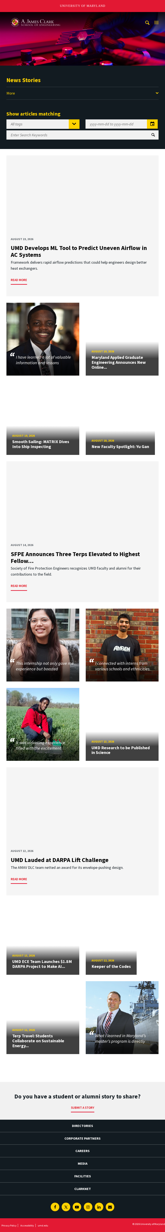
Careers (82, 1151)
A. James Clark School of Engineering (35, 16)
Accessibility (27, 1225)
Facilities (82, 1176)
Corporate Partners (82, 1138)
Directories (82, 1126)
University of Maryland (82, 6)
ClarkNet (82, 1189)
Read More (19, 280)
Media (82, 1163)
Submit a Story (82, 1108)
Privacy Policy (9, 1225)
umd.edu (43, 1225)
